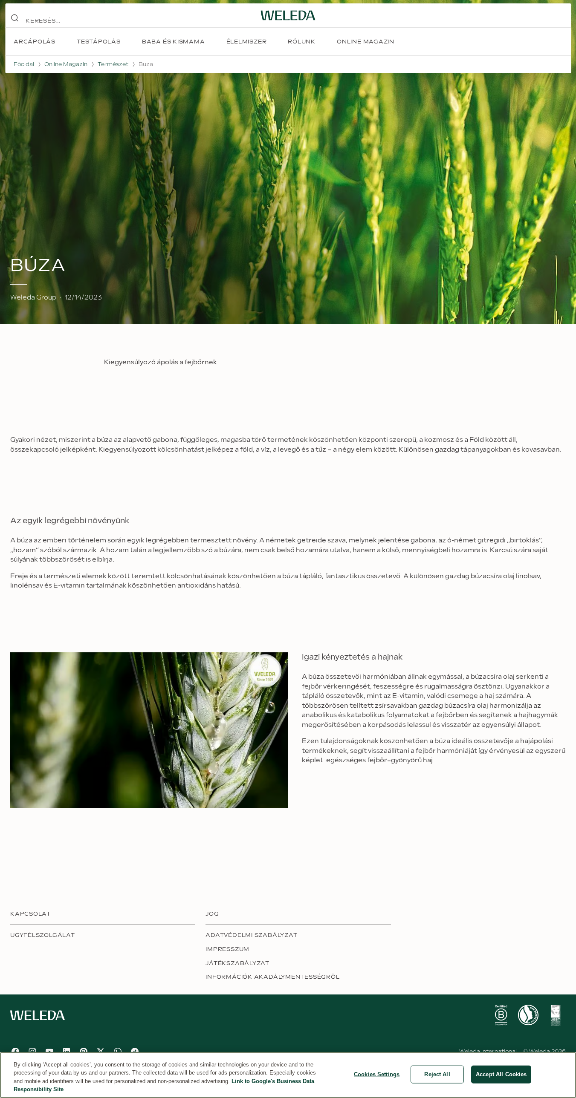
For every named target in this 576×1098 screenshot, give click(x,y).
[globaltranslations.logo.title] (288, 15)
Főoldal (24, 64)
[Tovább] (501, 1015)
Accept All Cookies (501, 1074)
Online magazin (65, 64)
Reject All (437, 1074)
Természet (113, 64)
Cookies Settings (376, 1074)
